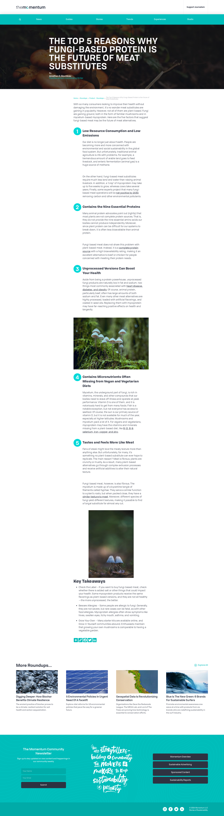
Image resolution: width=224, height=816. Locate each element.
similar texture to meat (95, 497)
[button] (39, 19)
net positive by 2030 (127, 193)
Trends (129, 19)
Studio (190, 19)
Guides (69, 19)
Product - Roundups (96, 98)
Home (76, 98)
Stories (99, 19)
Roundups (83, 98)
